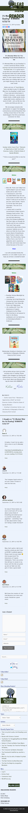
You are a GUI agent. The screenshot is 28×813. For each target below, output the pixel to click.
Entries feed (5, 774)
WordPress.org (6, 779)
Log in (3, 772)
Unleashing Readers (16, 13)
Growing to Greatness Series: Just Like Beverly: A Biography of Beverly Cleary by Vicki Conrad (13, 409)
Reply (6, 458)
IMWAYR (6, 395)
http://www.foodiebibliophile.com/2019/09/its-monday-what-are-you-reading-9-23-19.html (14, 452)
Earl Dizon (5, 585)
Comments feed (6, 776)
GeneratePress (14, 810)
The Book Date (8, 69)
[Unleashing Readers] (8, 703)
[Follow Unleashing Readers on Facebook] (14, 665)
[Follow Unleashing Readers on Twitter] (14, 668)
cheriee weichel (7, 500)
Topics (2, 714)
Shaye (4, 539)
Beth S (4, 433)
